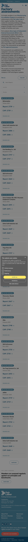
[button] (14, 283)
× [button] (25, 257)
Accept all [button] (14, 277)
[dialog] (14, 271)
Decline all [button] (15, 280)
